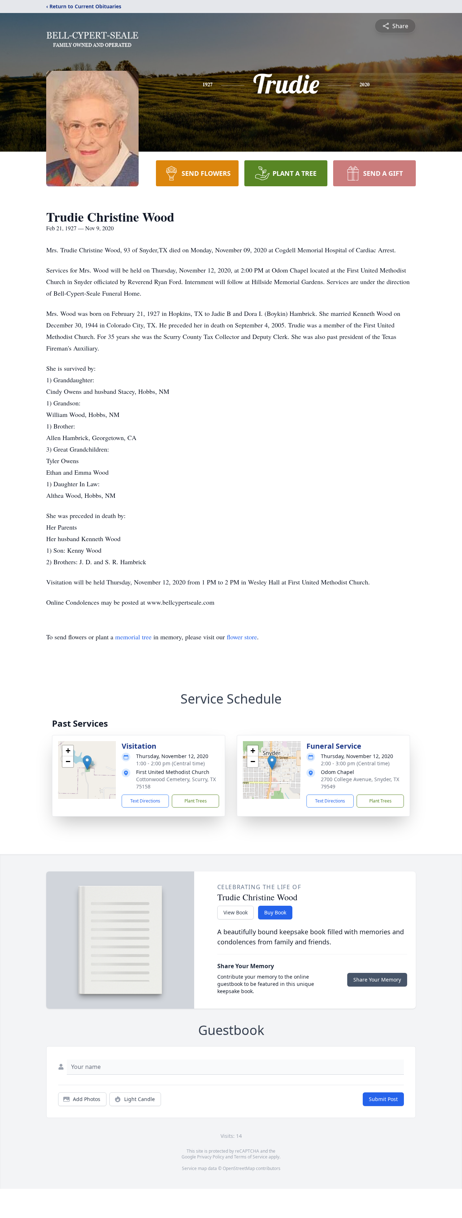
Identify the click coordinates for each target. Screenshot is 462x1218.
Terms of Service (250, 1157)
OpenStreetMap (239, 1168)
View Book (235, 912)
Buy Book (275, 912)
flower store (242, 636)
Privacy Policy (210, 1157)
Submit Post (383, 1099)
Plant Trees (195, 801)
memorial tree (133, 636)
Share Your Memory (377, 979)
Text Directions (145, 801)
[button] (87, 762)
